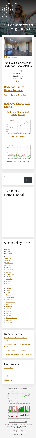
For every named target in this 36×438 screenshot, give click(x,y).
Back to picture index (10, 57)
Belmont (7, 249)
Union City (9, 322)
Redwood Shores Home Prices (18, 136)
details (18, 81)
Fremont (8, 267)
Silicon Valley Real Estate (25, 424)
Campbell (8, 256)
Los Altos (8, 272)
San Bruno (9, 304)
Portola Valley (10, 297)
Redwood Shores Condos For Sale (15, 95)
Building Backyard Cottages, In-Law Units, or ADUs (18, 354)
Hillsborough (9, 269)
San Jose (8, 308)
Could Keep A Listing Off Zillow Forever (15, 350)
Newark (8, 290)
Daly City (7, 260)
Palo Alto (8, 295)
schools (6, 376)
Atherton (7, 247)
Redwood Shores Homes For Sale (14, 88)
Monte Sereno (10, 286)
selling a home (8, 380)
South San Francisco (11, 318)
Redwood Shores (10, 302)
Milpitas (8, 283)
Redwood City (10, 299)
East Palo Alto (9, 263)
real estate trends (9, 372)
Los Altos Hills (10, 274)
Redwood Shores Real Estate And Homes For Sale (9, 10)
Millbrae (8, 281)
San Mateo (9, 311)
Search (6, 176)
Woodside (9, 325)
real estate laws (8, 368)
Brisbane (7, 251)
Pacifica (8, 292)
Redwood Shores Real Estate (17, 105)
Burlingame (8, 253)
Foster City (8, 265)
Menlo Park (9, 279)
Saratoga (8, 315)
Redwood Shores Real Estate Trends (18, 113)
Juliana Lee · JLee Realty (10, 424)
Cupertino (8, 258)
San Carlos (9, 306)
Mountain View (10, 288)
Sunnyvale (9, 320)
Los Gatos (8, 276)
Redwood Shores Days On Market (18, 161)
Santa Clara (9, 313)
